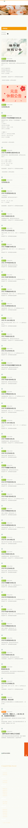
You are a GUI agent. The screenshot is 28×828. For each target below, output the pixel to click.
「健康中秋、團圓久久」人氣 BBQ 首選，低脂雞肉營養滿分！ (12, 715)
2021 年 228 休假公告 (8, 320)
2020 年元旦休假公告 (8, 453)
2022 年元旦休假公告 (8, 230)
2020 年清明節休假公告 (8, 408)
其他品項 (5, 795)
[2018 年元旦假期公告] (14, 678)
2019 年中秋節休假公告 (8, 482)
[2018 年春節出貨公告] (14, 649)
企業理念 (5, 772)
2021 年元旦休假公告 (8, 351)
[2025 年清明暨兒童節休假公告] (14, 147)
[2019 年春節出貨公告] (14, 548)
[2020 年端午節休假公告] (14, 374)
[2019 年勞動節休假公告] (14, 505)
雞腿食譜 (5, 811)
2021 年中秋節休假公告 (8, 262)
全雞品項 (5, 793)
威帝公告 (5, 803)
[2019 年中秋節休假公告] (14, 476)
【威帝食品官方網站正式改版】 (11, 733)
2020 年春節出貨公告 (8, 439)
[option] (14, 10)
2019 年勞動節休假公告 (8, 511)
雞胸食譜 (5, 809)
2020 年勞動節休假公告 (8, 394)
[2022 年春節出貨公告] (14, 211)
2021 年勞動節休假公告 (8, 291)
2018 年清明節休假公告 (8, 640)
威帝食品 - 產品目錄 (7, 699)
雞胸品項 (5, 788)
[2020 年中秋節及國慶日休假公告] (14, 360)
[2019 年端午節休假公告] (14, 491)
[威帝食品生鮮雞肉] (5, 753)
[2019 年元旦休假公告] (14, 563)
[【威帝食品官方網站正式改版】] (14, 728)
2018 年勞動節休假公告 (8, 626)
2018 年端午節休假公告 (8, 611)
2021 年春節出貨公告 (8, 336)
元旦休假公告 (5, 107)
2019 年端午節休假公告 (8, 496)
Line (8, 34)
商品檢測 (5, 782)
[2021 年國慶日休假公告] (14, 241)
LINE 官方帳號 (6, 822)
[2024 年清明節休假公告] (14, 188)
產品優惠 (5, 801)
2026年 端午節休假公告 (8, 61)
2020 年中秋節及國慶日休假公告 (11, 365)
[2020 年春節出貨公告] (14, 433)
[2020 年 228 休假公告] (14, 417)
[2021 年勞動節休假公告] (14, 286)
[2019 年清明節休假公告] (14, 520)
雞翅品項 (5, 792)
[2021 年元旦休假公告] (14, 345)
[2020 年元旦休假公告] (14, 448)
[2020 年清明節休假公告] (14, 403)
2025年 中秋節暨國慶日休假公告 (11, 118)
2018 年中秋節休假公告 (8, 597)
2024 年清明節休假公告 (8, 193)
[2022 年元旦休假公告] (14, 225)
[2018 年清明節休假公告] (14, 635)
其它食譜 (5, 814)
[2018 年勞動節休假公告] (14, 620)
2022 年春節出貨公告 (8, 216)
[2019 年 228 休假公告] (14, 534)
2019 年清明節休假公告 (8, 525)
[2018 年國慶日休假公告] (14, 577)
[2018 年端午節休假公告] (14, 606)
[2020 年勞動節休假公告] (14, 388)
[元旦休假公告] (14, 93)
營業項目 (5, 774)
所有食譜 (5, 816)
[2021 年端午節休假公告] (14, 271)
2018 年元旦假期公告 (8, 683)
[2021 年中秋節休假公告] (14, 257)
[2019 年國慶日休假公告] (14, 462)
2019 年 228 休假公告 (8, 539)
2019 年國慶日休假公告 (8, 467)
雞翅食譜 (5, 813)
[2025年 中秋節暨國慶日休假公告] (14, 112)
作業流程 (5, 780)
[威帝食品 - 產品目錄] (14, 694)
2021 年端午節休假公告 (8, 277)
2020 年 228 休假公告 (8, 423)
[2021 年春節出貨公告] (14, 331)
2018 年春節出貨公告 (8, 655)
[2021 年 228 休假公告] (14, 315)
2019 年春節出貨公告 (8, 554)
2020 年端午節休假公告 (8, 379)
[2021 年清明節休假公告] (14, 300)
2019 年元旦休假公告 (8, 568)
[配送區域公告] (14, 663)
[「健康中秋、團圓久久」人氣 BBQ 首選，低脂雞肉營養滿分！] (14, 708)
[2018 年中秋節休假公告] (14, 592)
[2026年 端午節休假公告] (14, 47)
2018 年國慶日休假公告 (8, 583)
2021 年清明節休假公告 (8, 306)
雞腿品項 (5, 790)
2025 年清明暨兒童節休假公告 (10, 152)
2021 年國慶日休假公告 (8, 246)
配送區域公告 (5, 669)
